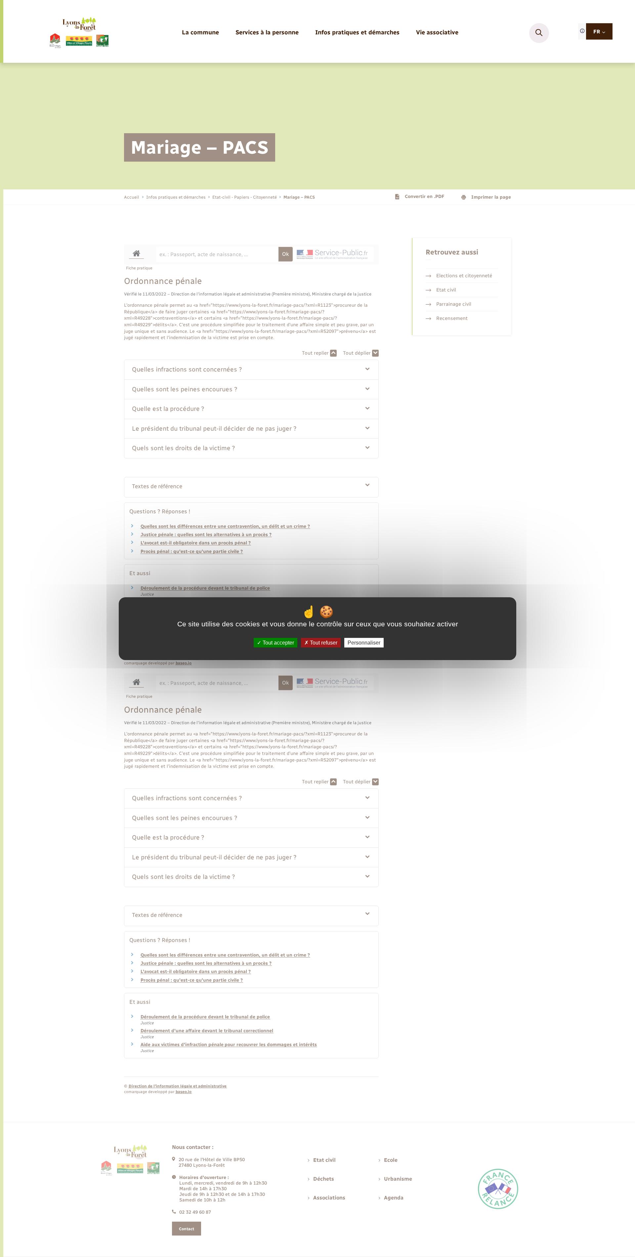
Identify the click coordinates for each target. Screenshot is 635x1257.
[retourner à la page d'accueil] (78, 33)
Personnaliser (364, 642)
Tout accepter (277, 642)
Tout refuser (323, 642)
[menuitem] (200, 33)
